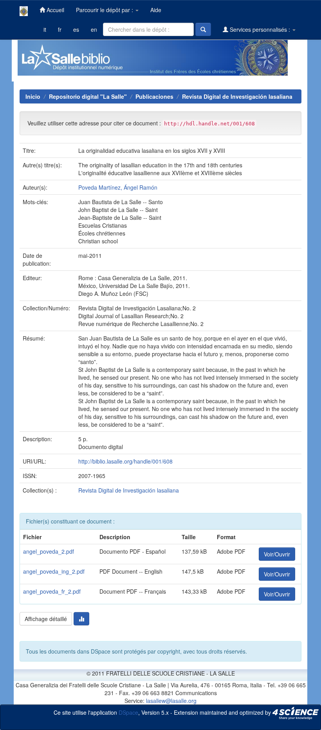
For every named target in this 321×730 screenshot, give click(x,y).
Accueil (54, 10)
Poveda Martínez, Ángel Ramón (117, 187)
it (44, 29)
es (76, 29)
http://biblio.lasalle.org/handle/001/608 (125, 461)
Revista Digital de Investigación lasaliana (237, 96)
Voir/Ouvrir (277, 554)
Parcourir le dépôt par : (105, 10)
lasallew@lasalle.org (171, 701)
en (94, 29)
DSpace (128, 712)
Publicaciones (154, 96)
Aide (155, 10)
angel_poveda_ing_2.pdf (54, 571)
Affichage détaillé (46, 619)
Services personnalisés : (260, 29)
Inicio (32, 96)
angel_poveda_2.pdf (48, 551)
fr (59, 29)
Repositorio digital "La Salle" (88, 96)
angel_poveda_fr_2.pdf (52, 591)
